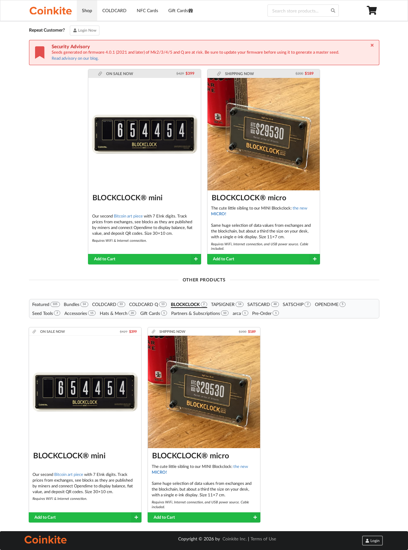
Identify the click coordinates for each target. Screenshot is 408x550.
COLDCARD (114, 10)
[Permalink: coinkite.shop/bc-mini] (101, 74)
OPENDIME (329, 304)
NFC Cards (147, 10)
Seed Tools (45, 313)
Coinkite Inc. (234, 538)
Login (374, 540)
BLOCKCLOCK (188, 304)
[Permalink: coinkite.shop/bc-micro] (219, 74)
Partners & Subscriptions (198, 313)
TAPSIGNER (226, 304)
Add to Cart (104, 258)
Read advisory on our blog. (75, 58)
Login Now (86, 30)
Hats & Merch (117, 313)
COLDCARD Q (146, 304)
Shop (87, 10)
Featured (44, 304)
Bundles (75, 304)
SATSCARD (261, 304)
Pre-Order (264, 313)
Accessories (78, 313)
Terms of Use (263, 538)
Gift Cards (178, 10)
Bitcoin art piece (128, 215)
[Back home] (51, 10)
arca (239, 313)
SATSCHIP (295, 304)
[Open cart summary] (373, 10)
